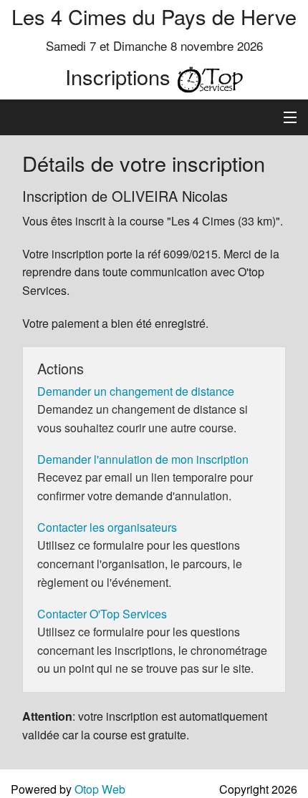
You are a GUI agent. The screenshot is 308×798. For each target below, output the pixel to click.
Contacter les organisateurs (107, 527)
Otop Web (99, 789)
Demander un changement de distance (135, 391)
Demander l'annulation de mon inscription (143, 459)
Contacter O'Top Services (102, 613)
